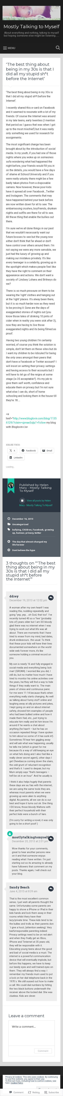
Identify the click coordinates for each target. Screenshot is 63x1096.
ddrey (14, 596)
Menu (11, 48)
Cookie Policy (17, 1083)
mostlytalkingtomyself (30, 837)
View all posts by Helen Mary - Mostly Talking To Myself (36, 503)
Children (27, 529)
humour (20, 532)
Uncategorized (20, 524)
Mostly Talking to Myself (31, 26)
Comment (43, 1050)
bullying (16, 529)
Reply (51, 597)
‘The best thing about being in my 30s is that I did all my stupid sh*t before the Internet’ (30, 71)
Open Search (57, 48)
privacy (29, 532)
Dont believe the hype (23, 550)
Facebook (38, 529)
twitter (38, 532)
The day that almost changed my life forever (29, 543)
